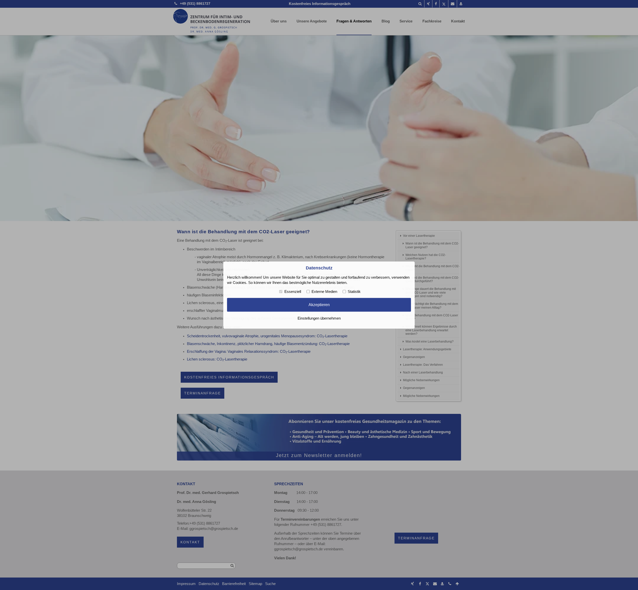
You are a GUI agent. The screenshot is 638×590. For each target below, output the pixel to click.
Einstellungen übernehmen (319, 318)
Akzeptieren (319, 305)
